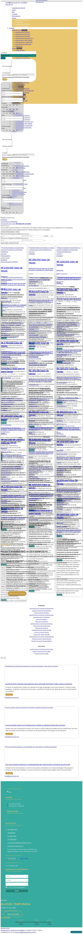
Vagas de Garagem (7, 111)
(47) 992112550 (12, 839)
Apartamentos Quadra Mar (23, 42)
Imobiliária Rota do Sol (12, 697)
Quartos (4, 103)
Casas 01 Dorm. (20, 50)
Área (2, 115)
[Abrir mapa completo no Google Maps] (17, 858)
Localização (6, 73)
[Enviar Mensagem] (44, 240)
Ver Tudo (24, 30)
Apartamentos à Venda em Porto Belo (41, 649)
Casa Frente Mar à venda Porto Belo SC (13, 524)
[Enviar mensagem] (53, 236)
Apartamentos (16, 30)
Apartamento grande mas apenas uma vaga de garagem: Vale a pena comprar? (39, 684)
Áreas (3, 178)
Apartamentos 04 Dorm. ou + (24, 38)
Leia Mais (9, 694)
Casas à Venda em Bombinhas (41, 610)
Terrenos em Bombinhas (41, 613)
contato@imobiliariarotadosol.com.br (19, 843)
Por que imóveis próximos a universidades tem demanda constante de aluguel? (38, 764)
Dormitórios (5, 166)
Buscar (5, 79)
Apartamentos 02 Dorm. (22, 34)
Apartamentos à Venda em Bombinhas (41, 608)
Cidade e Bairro (7, 146)
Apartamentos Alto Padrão (23, 40)
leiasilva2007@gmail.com (15, 846)
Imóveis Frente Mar (11, 461)
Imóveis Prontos (10, 242)
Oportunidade (8, 393)
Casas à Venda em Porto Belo (41, 651)
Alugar (3, 58)
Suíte (3, 128)
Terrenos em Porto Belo (41, 653)
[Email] (14, 820)
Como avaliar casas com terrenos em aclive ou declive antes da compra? (35, 725)
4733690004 (11, 833)
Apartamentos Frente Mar (23, 44)
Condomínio (5, 88)
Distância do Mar (6, 97)
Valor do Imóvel (6, 90)
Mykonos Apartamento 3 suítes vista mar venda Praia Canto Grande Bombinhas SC (12, 384)
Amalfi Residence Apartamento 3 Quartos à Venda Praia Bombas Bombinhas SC (41, 391)
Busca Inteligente (7, 75)
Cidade (4, 153)
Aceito (17, 232)
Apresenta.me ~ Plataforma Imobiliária (13, 930)
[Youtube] (14, 818)
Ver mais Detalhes (76, 932)
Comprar (31, 591)
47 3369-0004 (11, 836)
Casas (14, 48)
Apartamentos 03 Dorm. (22, 36)
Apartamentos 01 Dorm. (22, 32)
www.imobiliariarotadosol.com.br (25, 932)
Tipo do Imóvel (7, 66)
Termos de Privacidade (7, 232)
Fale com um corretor (17, 593)
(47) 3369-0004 (12, 830)
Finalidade (4, 164)
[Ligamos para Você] (7, 218)
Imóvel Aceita (5, 126)
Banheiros (4, 107)
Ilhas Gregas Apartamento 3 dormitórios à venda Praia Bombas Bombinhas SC (40, 312)
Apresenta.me (5, 928)
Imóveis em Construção (14, 318)
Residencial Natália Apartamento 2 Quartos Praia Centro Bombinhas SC (68, 309)
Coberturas (18, 46)
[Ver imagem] (31, 666)
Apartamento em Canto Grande (41, 630)
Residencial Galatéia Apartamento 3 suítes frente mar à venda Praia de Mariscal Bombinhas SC (69, 541)
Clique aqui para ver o (11, 858)
